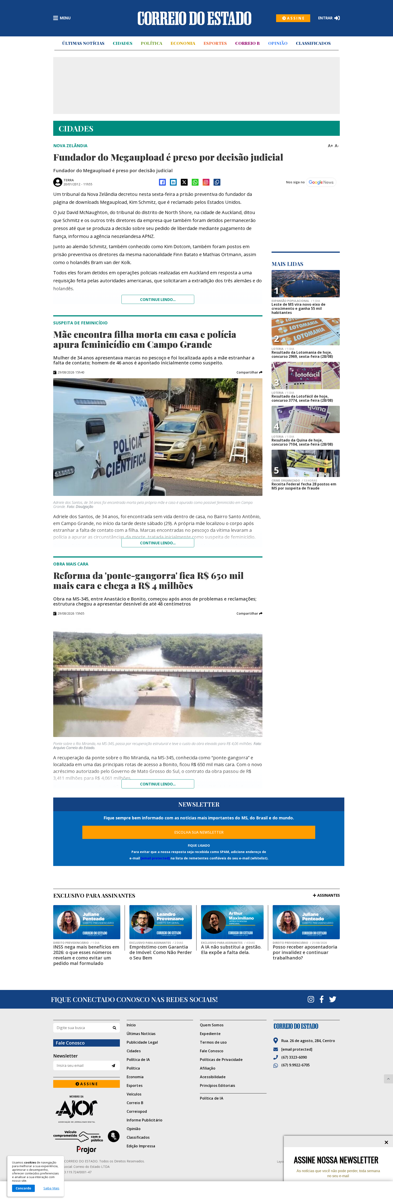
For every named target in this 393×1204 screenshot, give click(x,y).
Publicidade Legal (142, 1042)
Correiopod (137, 1111)
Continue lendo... (158, 299)
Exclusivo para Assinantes (156, 942)
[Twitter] (332, 999)
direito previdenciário (76, 942)
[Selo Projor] (86, 1142)
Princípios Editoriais (217, 1085)
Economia (183, 43)
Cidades (122, 43)
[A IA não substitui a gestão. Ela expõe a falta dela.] (232, 922)
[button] (249, 372)
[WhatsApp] (195, 182)
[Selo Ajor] (86, 1109)
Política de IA (138, 1060)
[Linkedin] (173, 182)
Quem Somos (212, 1025)
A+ (330, 145)
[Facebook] (162, 182)
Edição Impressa (141, 1146)
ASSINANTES (328, 895)
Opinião (277, 43)
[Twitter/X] (184, 182)
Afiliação (207, 1068)
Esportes (215, 43)
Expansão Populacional (296, 301)
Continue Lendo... (158, 542)
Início (131, 1025)
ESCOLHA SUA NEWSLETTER (199, 832)
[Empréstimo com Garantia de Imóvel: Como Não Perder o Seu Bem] (160, 922)
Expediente (210, 1034)
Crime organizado (294, 480)
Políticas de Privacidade (221, 1060)
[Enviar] (113, 1066)
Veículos (134, 1094)
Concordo (23, 1188)
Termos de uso (213, 1042)
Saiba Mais (51, 1188)
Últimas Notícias (83, 43)
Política (151, 43)
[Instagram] (206, 182)
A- (337, 145)
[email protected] (155, 858)
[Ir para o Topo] (388, 1078)
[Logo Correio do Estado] (194, 18)
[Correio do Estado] (306, 1026)
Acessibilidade (213, 1077)
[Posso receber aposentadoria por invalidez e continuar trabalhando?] (306, 922)
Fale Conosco (211, 1051)
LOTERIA (283, 349)
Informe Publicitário (145, 1120)
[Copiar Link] (217, 182)
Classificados (313, 43)
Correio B (247, 43)
